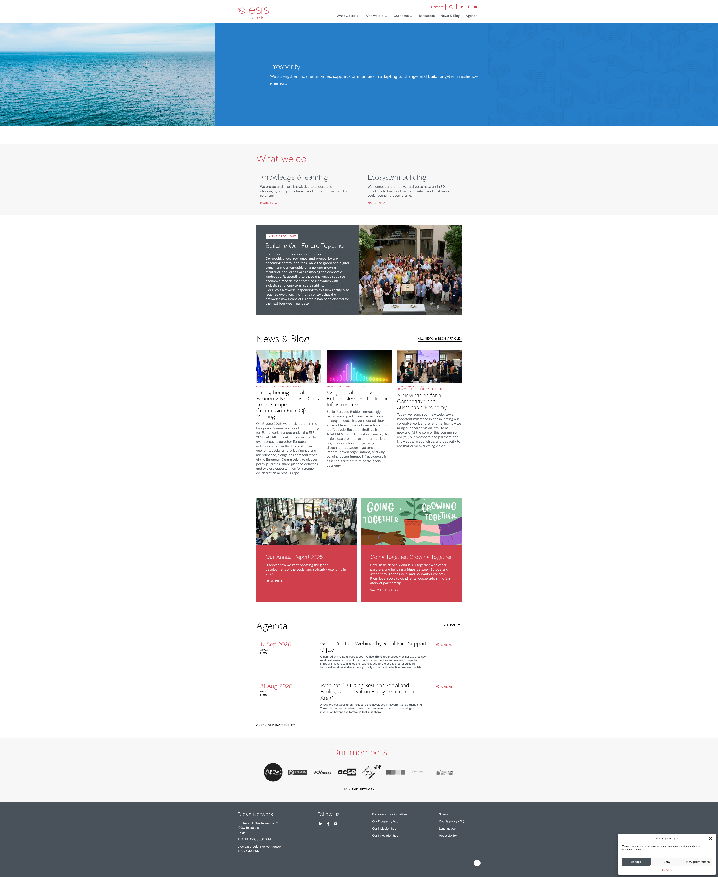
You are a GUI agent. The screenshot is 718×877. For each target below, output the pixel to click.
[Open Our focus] (411, 15)
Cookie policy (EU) (451, 821)
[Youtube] (475, 6)
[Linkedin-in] (461, 6)
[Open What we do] (357, 15)
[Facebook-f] (468, 6)
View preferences (698, 862)
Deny (667, 862)
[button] (710, 838)
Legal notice (447, 828)
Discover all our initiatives (389, 814)
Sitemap (444, 814)
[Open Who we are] (386, 15)
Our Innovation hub (385, 836)
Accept (636, 862)
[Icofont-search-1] (451, 7)
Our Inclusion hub (384, 828)
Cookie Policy (665, 870)
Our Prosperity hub (385, 821)
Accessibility (448, 836)
